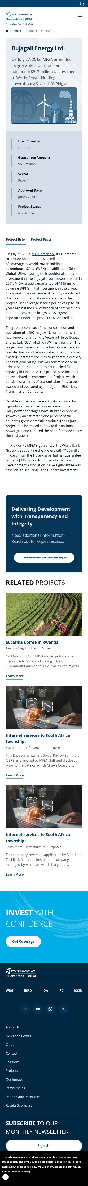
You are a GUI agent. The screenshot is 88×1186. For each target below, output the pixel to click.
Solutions (13, 1062)
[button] (80, 14)
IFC (61, 990)
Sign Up (44, 1145)
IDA (45, 990)
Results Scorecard (19, 1105)
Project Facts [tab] (41, 239)
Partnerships (15, 1088)
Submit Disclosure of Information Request (44, 557)
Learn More (14, 676)
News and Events (18, 1036)
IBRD (28, 990)
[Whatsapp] (50, 1009)
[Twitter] (63, 1009)
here (26, 1171)
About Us (12, 1027)
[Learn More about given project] (44, 614)
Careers (11, 1044)
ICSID (78, 990)
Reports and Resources (23, 1097)
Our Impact (14, 1079)
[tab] (16, 241)
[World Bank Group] (21, 972)
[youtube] (38, 1009)
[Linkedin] (25, 1009)
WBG (10, 990)
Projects (18, 31)
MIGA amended (43, 254)
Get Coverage (23, 941)
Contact (11, 1053)
